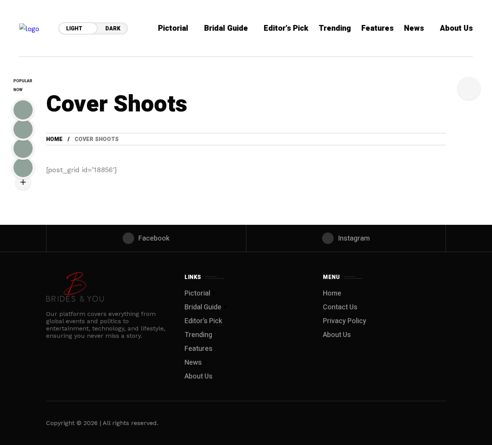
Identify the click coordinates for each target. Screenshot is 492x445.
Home (54, 139)
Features (198, 349)
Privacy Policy (344, 321)
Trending (198, 335)
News (193, 362)
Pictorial (197, 293)
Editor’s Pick (203, 321)
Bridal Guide (202, 307)
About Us (198, 376)
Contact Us (340, 307)
